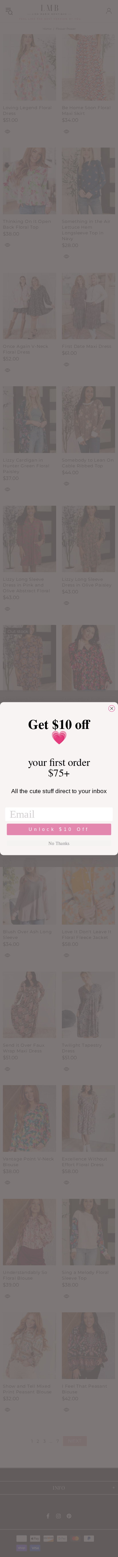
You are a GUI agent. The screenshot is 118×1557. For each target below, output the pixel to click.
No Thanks (58, 843)
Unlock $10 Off (59, 829)
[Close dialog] (112, 708)
